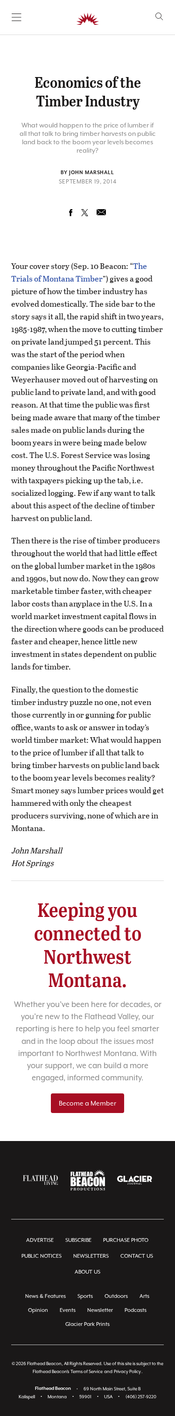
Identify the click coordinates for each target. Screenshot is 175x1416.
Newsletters (91, 1256)
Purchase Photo (125, 1240)
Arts (144, 1296)
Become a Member (87, 1103)
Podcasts (136, 1310)
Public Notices (41, 1256)
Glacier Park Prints (87, 1324)
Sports (85, 1296)
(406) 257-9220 (141, 1396)
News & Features (45, 1296)
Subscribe (78, 1240)
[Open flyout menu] (16, 17)
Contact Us (136, 1256)
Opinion (38, 1310)
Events (68, 1310)
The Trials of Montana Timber (79, 272)
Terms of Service (86, 1371)
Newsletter (100, 1310)
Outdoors (116, 1296)
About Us (87, 1272)
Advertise (40, 1240)
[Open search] (159, 16)
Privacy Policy (127, 1371)
